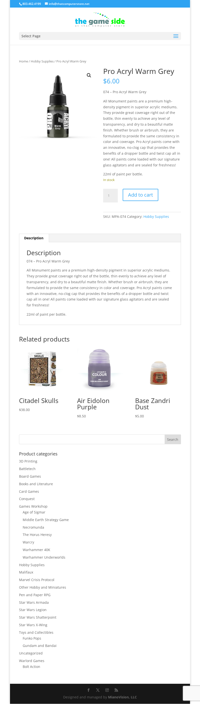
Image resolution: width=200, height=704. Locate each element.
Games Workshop (33, 506)
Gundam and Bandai (40, 645)
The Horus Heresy (37, 534)
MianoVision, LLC (122, 697)
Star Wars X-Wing (33, 625)
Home (23, 61)
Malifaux (26, 572)
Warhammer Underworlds (44, 557)
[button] (89, 75)
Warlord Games (31, 660)
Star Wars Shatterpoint (37, 617)
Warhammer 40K (36, 549)
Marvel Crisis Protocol (36, 579)
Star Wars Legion (33, 609)
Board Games (30, 476)
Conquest (27, 498)
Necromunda (33, 527)
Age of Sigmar (34, 512)
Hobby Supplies (42, 61)
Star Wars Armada (34, 602)
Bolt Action (31, 666)
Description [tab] (33, 238)
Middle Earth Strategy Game (46, 519)
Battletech (27, 468)
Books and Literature (36, 484)
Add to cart (140, 194)
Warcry (28, 542)
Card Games (29, 491)
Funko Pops (32, 638)
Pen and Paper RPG (34, 595)
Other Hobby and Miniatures (42, 587)
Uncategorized (31, 653)
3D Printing (28, 461)
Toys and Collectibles (36, 632)
